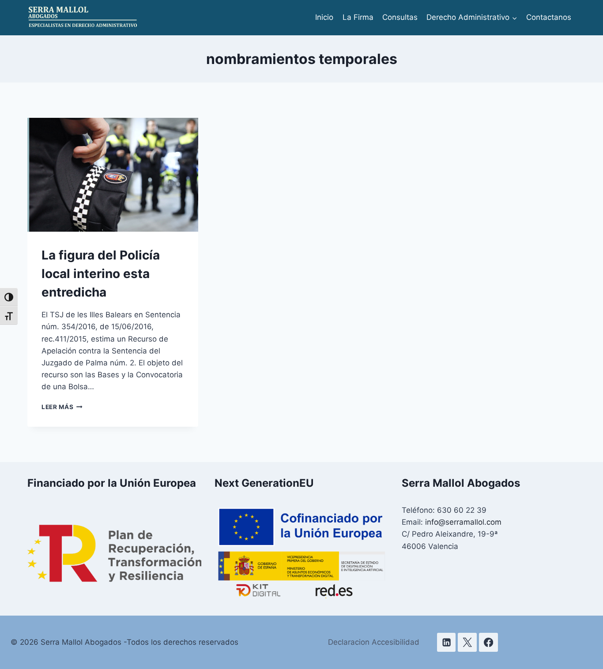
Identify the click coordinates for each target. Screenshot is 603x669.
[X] (467, 642)
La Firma (358, 17)
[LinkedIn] (446, 642)
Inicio (324, 17)
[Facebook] (488, 642)
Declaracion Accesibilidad (373, 642)
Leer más (62, 406)
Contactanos (548, 17)
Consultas (400, 17)
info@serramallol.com (463, 522)
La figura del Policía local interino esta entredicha (100, 274)
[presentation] (112, 175)
